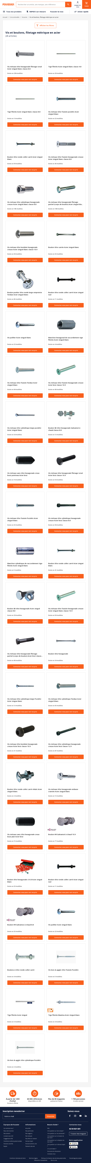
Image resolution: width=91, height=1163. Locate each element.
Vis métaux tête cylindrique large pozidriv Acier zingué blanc (24, 429)
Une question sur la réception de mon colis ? (55, 1141)
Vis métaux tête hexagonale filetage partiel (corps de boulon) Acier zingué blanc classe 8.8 (65, 203)
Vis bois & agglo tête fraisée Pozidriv (63, 970)
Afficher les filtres (47, 25)
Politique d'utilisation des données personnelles (53, 1158)
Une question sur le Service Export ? (56, 1145)
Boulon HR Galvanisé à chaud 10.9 (62, 834)
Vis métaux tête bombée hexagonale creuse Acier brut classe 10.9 (22, 745)
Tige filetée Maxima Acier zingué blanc (64, 1015)
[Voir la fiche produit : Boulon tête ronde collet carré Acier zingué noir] (66, 279)
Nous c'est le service (9, 1131)
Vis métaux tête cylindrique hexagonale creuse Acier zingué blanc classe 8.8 (23, 203)
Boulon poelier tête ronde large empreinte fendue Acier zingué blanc (24, 293)
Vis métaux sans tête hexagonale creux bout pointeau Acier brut (23, 474)
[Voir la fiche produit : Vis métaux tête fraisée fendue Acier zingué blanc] (25, 370)
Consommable (14, 17)
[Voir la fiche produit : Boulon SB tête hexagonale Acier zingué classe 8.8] (25, 596)
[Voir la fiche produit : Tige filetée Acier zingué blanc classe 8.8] (25, 99)
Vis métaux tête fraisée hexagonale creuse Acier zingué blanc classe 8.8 (65, 158)
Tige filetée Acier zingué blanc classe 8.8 (23, 112)
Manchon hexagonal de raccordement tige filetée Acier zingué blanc (65, 338)
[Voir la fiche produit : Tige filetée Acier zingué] (25, 1002)
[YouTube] (80, 1116)
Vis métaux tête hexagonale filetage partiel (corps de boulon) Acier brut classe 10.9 (24, 655)
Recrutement (7, 1133)
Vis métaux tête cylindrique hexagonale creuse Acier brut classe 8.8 (64, 519)
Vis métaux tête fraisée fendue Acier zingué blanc (22, 384)
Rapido (5, 1146)
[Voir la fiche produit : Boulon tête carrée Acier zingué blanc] (66, 234)
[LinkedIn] (86, 1116)
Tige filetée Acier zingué (17, 1015)
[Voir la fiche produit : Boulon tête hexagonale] (66, 641)
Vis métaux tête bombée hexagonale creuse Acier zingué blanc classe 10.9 (22, 248)
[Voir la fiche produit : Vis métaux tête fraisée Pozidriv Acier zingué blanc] (25, 505)
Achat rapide (83, 11)
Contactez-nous (51, 1154)
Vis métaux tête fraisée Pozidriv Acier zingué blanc (22, 519)
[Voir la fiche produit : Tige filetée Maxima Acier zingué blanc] (66, 1002)
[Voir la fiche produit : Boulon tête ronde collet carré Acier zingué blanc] (25, 144)
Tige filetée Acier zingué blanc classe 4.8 (64, 66)
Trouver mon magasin (78, 1134)
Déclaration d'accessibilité (40, 1160)
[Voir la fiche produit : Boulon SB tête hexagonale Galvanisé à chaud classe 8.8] (66, 415)
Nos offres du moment (31, 1138)
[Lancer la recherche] (68, 4)
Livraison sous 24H (8, 1136)
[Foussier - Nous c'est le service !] (8, 4)
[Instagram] (75, 1116)
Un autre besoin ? (51, 1149)
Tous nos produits (14, 11)
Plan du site (54, 1160)
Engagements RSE (8, 1138)
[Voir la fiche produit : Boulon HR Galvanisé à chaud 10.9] (66, 821)
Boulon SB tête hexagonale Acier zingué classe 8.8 (23, 609)
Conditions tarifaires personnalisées (13, 1141)
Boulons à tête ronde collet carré (20, 970)
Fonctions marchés (8, 1143)
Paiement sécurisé (30, 1146)
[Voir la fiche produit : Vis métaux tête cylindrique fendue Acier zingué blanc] (66, 686)
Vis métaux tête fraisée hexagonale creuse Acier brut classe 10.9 (65, 384)
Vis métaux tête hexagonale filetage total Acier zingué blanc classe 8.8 (24, 67)
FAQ (48, 1128)
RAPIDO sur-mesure (38, 11)
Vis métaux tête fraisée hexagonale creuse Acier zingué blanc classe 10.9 (65, 609)
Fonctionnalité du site (31, 1143)
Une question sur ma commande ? (56, 1133)
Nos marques (28, 1136)
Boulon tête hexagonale (58, 654)
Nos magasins (28, 1133)
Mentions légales (33, 1158)
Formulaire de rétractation (54, 1151)
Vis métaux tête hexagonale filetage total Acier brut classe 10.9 (65, 474)
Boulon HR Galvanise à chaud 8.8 (20, 925)
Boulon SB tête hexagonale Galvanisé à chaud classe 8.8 (64, 429)
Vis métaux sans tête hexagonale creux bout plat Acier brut (23, 835)
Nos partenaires (29, 1131)
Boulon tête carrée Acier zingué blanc (63, 247)
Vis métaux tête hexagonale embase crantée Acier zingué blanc (63, 790)
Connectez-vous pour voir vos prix (25, 79)
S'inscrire (50, 1116)
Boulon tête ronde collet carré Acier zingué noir (65, 293)
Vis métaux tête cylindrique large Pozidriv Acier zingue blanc (24, 700)
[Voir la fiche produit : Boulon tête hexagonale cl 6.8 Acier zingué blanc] (25, 867)
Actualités (27, 1128)
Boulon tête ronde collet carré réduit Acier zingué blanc (24, 790)
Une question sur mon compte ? (55, 1131)
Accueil (5, 17)
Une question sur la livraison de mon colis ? (55, 1136)
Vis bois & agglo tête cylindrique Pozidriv (24, 1060)
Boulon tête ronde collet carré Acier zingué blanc (25, 158)
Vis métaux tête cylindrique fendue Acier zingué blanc (64, 700)
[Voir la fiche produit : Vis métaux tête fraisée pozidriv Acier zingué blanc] (66, 99)
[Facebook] (70, 1116)
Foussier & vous (56, 11)
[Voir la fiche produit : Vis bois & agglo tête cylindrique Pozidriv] (25, 1047)
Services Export (29, 1141)
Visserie (24, 17)
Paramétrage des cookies (75, 1158)
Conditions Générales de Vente (18, 1158)
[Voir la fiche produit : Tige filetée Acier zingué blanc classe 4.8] (66, 54)
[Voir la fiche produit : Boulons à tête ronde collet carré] (25, 957)
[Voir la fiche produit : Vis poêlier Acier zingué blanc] (25, 325)
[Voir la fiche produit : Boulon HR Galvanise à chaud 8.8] (25, 912)
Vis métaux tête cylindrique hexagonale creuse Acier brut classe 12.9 (64, 745)
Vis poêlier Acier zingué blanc (19, 337)
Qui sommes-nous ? (9, 1128)
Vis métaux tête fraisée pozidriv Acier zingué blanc (63, 113)
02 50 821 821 (74, 1129)
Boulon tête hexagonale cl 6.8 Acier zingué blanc (24, 880)
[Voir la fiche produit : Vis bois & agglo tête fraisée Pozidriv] (66, 957)
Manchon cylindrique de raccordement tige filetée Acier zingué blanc (24, 564)
